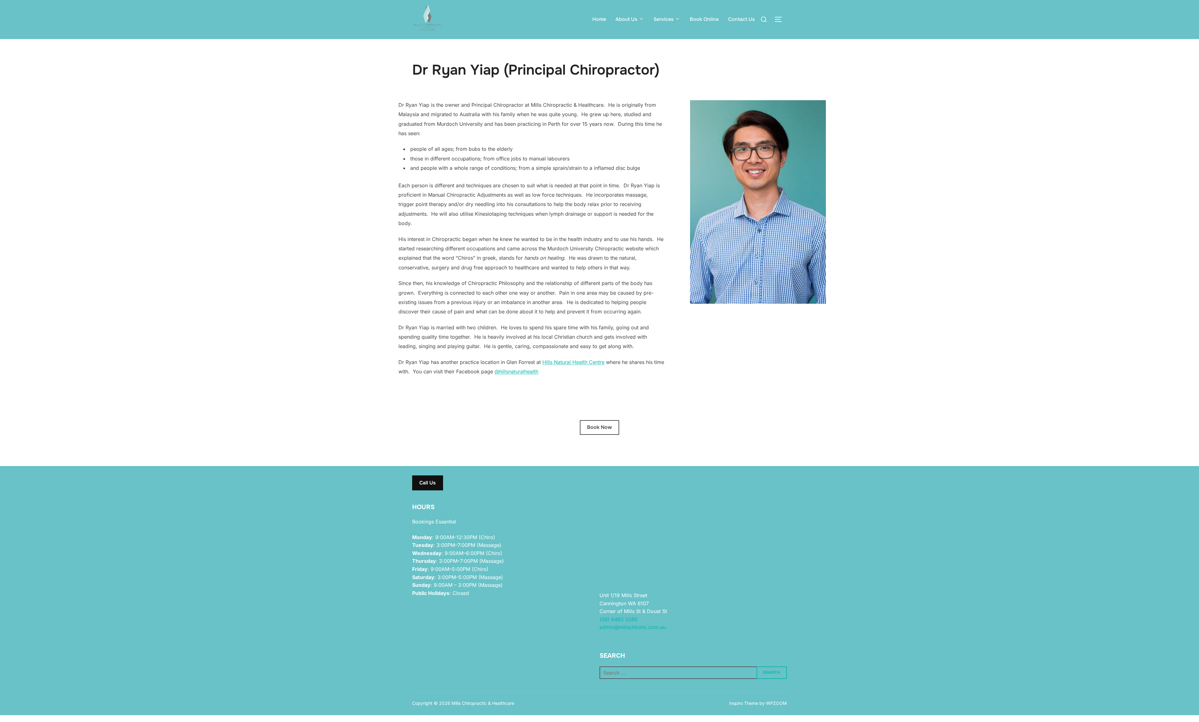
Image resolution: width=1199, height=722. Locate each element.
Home (599, 19)
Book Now (599, 427)
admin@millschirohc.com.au (633, 627)
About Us (626, 19)
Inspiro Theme (743, 703)
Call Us (427, 482)
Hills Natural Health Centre (573, 362)
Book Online (704, 19)
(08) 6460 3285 (619, 619)
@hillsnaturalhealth (516, 371)
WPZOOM (776, 703)
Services (664, 19)
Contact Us (741, 19)
